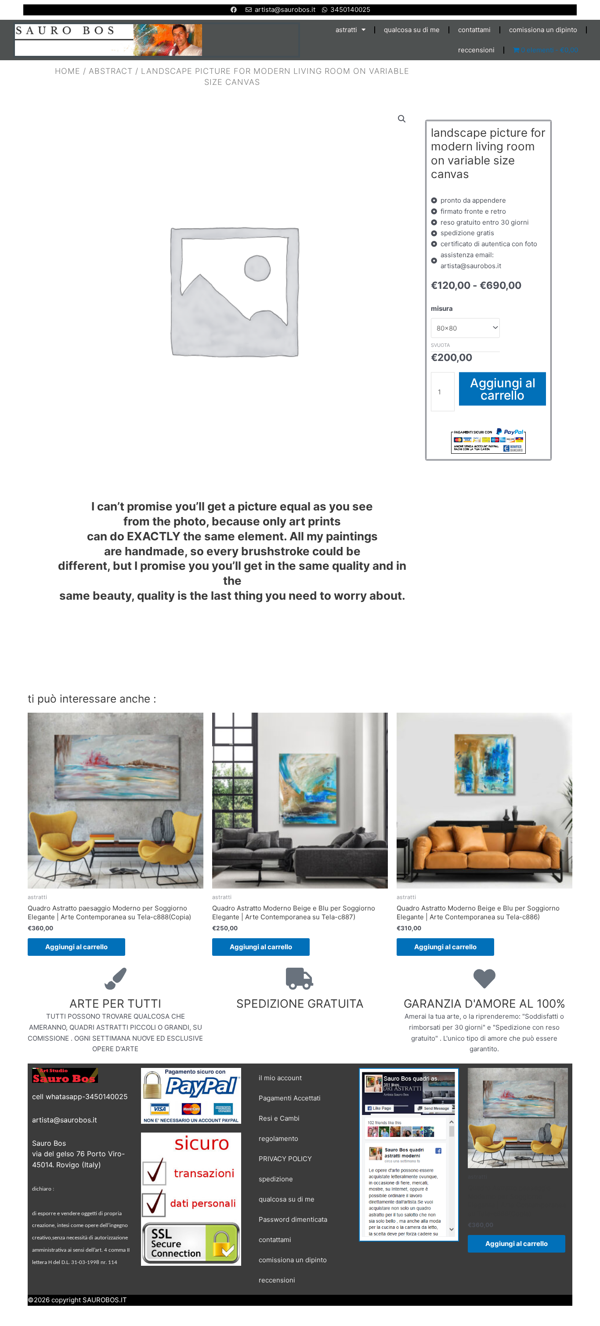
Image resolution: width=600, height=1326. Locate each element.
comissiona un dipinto (543, 30)
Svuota (440, 345)
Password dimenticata (293, 1219)
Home (67, 71)
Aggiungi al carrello (502, 388)
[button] (402, 119)
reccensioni (476, 50)
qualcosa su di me (412, 30)
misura (442, 308)
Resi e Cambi (279, 1118)
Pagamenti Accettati (290, 1098)
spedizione (276, 1179)
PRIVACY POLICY (285, 1159)
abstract (111, 71)
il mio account (280, 1078)
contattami (474, 30)
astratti (346, 30)
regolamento (278, 1138)
